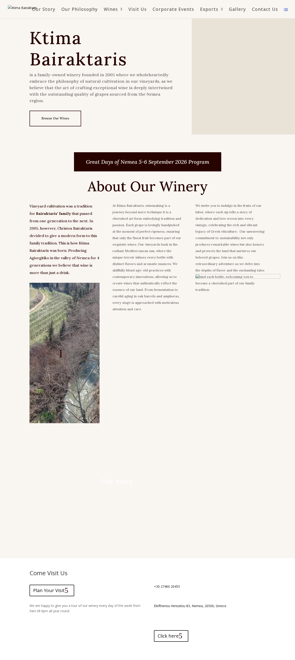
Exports (209, 10)
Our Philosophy (79, 10)
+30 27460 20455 (167, 586)
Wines (111, 10)
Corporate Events (173, 10)
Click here (168, 636)
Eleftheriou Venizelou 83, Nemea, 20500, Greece (190, 606)
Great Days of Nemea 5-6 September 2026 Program (147, 161)
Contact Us (265, 10)
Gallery (237, 10)
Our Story (43, 10)
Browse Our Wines (55, 118)
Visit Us (137, 10)
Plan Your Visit (49, 590)
